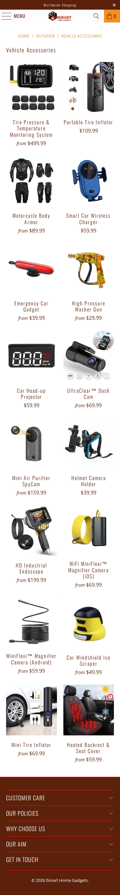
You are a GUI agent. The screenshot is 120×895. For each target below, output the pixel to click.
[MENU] (3, 16)
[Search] (96, 16)
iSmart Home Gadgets (67, 880)
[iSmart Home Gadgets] (60, 16)
